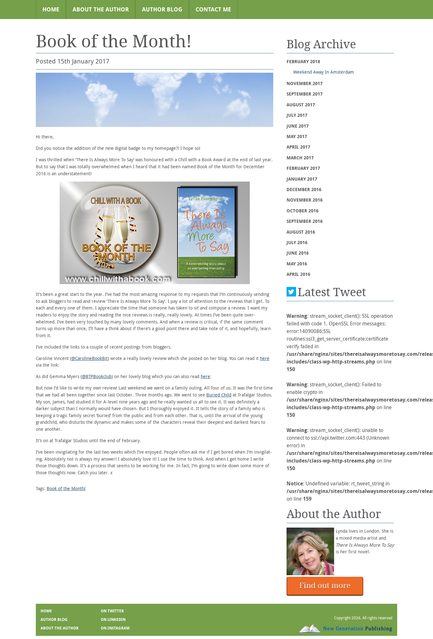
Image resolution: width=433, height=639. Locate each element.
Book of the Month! (66, 488)
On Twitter (112, 611)
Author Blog (162, 9)
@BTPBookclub (97, 376)
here (264, 358)
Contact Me (213, 9)
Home (50, 9)
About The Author (101, 9)
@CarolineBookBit (89, 358)
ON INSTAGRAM (115, 628)
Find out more (325, 585)
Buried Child (218, 395)
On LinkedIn (113, 619)
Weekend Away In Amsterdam (323, 72)
